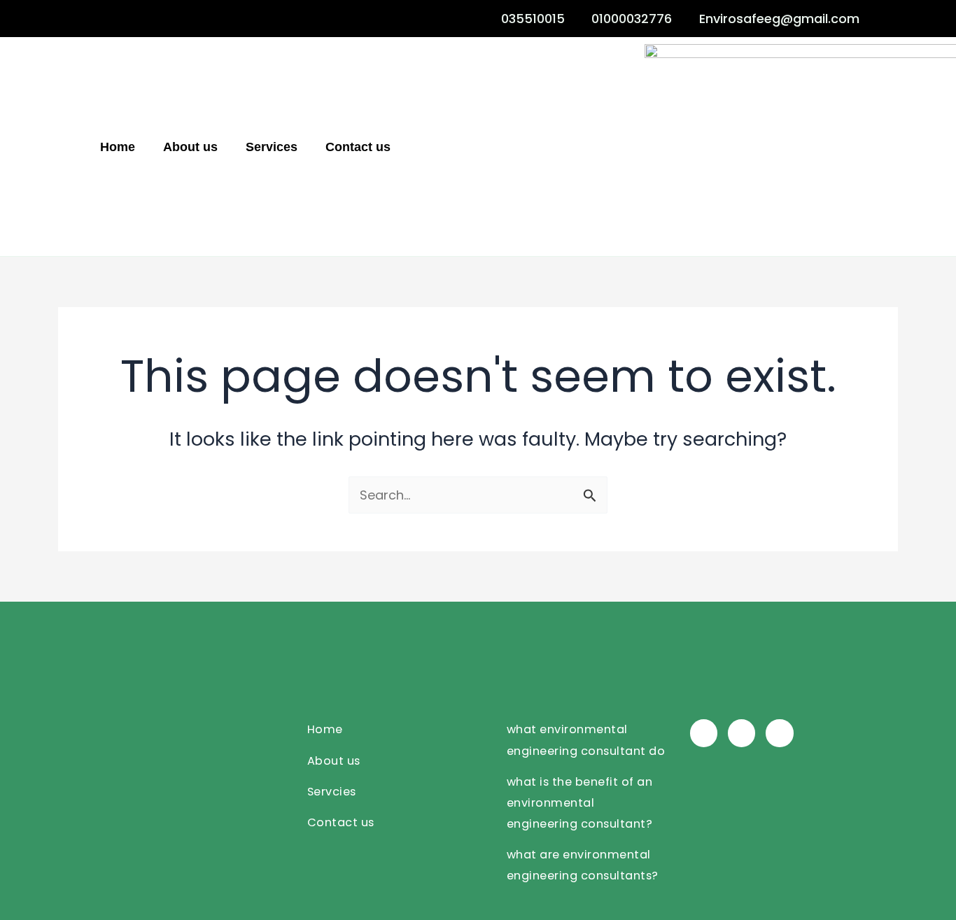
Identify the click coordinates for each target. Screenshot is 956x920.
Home (117, 147)
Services (271, 147)
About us (190, 147)
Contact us (358, 147)
